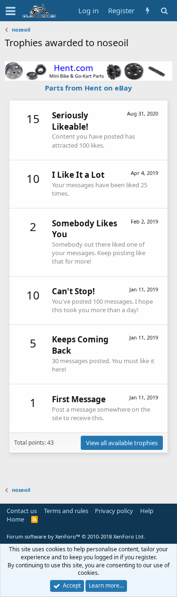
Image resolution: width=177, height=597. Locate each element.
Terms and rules (66, 510)
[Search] (164, 10)
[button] (10, 10)
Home (15, 519)
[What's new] (147, 10)
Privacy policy (114, 510)
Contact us (22, 510)
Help (146, 510)
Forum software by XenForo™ (76, 536)
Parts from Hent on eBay (88, 87)
